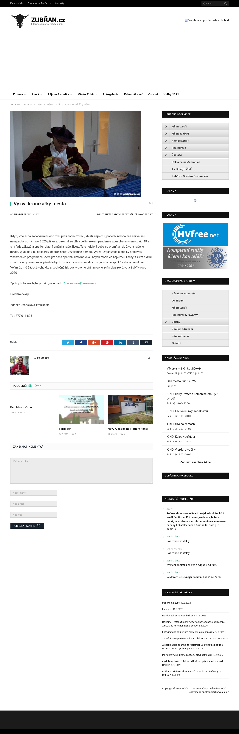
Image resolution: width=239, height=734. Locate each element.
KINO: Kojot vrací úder (181, 436)
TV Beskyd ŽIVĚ (182, 169)
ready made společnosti (202, 692)
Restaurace (179, 147)
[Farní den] (81, 409)
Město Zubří (86, 94)
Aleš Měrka (20, 214)
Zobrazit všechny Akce (195, 462)
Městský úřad (180, 133)
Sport (35, 94)
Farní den (65, 428)
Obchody (178, 300)
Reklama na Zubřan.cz (39, 3)
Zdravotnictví (180, 335)
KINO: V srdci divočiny (181, 449)
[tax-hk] (195, 268)
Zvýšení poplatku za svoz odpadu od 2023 (192, 564)
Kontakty (59, 3)
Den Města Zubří (21, 407)
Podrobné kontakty (178, 541)
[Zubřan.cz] (41, 20)
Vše (131, 214)
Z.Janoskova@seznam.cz (80, 283)
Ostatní (153, 94)
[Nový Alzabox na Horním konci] (130, 409)
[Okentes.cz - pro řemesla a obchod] (195, 201)
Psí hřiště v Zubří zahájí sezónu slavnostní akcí (187, 655)
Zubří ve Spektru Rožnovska (190, 176)
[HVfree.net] (195, 244)
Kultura (18, 94)
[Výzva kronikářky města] (81, 154)
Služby (176, 321)
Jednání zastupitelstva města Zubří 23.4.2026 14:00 (189, 638)
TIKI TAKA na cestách (181, 424)
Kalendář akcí (17, 3)
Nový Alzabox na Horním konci (128, 428)
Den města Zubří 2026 (181, 381)
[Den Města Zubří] (32, 399)
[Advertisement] (119, 62)
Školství (177, 154)
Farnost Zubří (180, 140)
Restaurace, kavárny (185, 314)
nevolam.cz (222, 692)
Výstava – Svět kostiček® (184, 368)
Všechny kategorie (183, 293)
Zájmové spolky (58, 94)
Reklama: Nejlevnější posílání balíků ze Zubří (194, 577)
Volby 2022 (171, 94)
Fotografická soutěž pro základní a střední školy (188, 632)
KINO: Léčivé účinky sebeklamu (187, 411)
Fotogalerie (110, 94)
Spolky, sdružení (182, 328)
